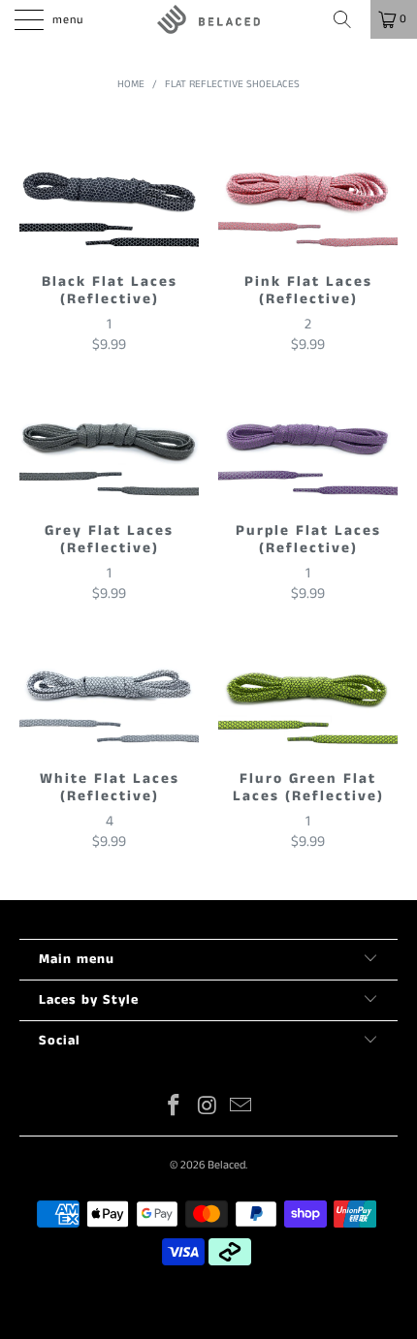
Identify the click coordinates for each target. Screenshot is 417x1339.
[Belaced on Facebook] (173, 1108)
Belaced (226, 1165)
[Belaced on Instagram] (207, 1108)
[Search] (349, 19)
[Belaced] (209, 19)
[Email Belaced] (241, 1108)
